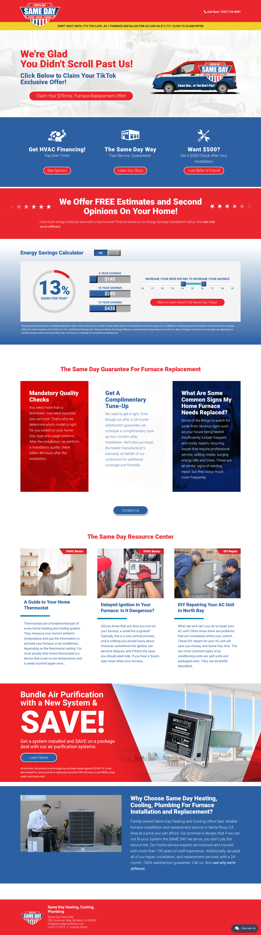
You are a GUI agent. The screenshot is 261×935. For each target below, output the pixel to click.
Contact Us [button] (130, 510)
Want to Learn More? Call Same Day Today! (187, 302)
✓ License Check (77, 927)
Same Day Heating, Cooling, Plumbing (40, 15)
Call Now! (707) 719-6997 (224, 11)
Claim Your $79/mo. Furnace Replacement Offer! (81, 95)
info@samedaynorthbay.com (66, 923)
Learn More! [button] (38, 757)
